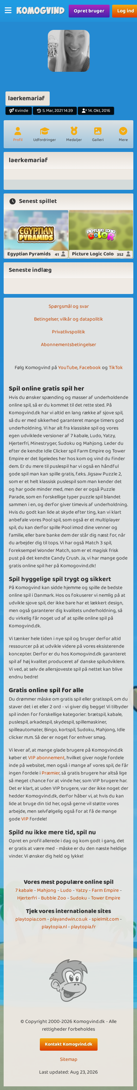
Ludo (66, 890)
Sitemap (68, 1059)
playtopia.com (30, 919)
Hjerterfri (27, 898)
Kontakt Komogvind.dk (68, 1044)
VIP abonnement (46, 758)
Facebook (90, 368)
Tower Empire (105, 898)
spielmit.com (105, 919)
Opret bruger (89, 11)
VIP (24, 819)
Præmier (51, 773)
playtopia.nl (54, 927)
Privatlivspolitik (68, 332)
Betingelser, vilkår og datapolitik (68, 319)
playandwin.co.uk (69, 919)
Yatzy (82, 890)
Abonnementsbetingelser (68, 345)
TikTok (116, 368)
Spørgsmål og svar (69, 306)
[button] (123, 135)
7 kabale (24, 890)
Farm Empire (105, 890)
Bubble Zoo (53, 898)
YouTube (67, 368)
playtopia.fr (83, 927)
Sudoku (78, 898)
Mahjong (46, 890)
